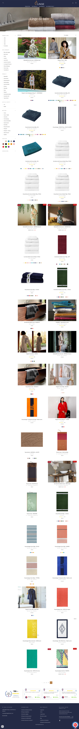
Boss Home (6, 54)
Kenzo (5, 56)
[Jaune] (73, 100)
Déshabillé (6, 76)
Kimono (5, 86)
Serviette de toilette (7, 94)
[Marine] (61, 67)
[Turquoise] (61, 168)
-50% (5, 41)
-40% (5, 39)
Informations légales (24, 714)
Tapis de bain (6, 98)
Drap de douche (6, 80)
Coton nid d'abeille (7, 120)
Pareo (5, 90)
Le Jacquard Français (7, 64)
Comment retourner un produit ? (27, 720)
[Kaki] (59, 100)
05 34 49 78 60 (4, 715)
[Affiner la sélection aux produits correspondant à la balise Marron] (3, 144)
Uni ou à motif (6, 102)
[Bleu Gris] (56, 100)
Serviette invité (6, 96)
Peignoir (5, 92)
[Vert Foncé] (58, 100)
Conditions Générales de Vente (26, 709)
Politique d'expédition (25, 711)
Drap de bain (6, 78)
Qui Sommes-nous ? (50, 6)
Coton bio (5, 116)
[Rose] (69, 100)
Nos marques (5, 49)
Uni (4, 104)
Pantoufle (5, 88)
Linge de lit (42, 709)
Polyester (5, 128)
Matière (4, 110)
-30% (5, 38)
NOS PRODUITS (34, 6)
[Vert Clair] (61, 100)
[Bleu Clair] (55, 100)
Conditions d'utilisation (44, 720)
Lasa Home (6, 60)
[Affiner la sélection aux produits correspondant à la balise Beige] (6, 141)
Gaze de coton (6, 122)
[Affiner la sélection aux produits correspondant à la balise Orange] (11, 144)
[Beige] (63, 100)
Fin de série (6, 45)
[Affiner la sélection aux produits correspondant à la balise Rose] (14, 144)
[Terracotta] (72, 100)
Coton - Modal (6, 114)
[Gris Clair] (64, 67)
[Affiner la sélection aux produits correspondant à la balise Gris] (11, 141)
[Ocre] (59, 67)
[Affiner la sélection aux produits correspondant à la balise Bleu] (8, 141)
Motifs (5, 106)
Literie (41, 711)
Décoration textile (43, 716)
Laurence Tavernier (7, 62)
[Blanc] (64, 101)
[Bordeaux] (31, 100)
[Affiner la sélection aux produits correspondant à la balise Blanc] (3, 141)
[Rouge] (29, 295)
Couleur (4, 138)
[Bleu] (50, 100)
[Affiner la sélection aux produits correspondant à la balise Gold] (8, 144)
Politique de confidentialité (26, 718)
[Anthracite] (63, 67)
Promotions (5, 35)
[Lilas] (59, 168)
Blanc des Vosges (7, 52)
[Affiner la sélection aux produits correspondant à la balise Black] (6, 144)
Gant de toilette (6, 84)
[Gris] (66, 168)
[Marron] (64, 264)
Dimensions (5, 151)
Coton (5, 112)
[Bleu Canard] (53, 100)
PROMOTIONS (27, 6)
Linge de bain (42, 714)
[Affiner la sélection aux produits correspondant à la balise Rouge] (3, 147)
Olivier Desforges (7, 66)
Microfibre (5, 124)
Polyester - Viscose (7, 130)
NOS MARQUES (41, 6)
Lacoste (5, 58)
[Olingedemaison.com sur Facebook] (59, 720)
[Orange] (30, 584)
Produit (4, 73)
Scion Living (6, 68)
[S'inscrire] (72, 716)
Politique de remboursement (26, 716)
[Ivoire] (63, 101)
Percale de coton (7, 126)
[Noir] (67, 264)
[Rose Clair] (64, 100)
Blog (41, 718)
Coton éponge (6, 118)
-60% (5, 43)
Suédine (5, 134)
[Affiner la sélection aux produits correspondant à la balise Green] (6, 147)
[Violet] (67, 100)
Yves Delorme (6, 70)
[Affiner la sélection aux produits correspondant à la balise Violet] (8, 147)
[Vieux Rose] (66, 100)
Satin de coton (6, 132)
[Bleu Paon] (52, 100)
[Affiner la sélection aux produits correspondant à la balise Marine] (14, 141)
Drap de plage (6, 82)
